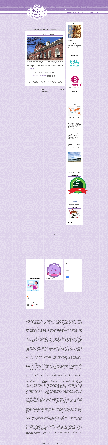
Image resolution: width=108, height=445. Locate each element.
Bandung (27, 328)
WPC (50, 432)
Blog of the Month (75, 330)
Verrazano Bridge (67, 426)
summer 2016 (44, 413)
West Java (66, 428)
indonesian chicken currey (77, 358)
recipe (31, 403)
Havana (73, 354)
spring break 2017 (46, 411)
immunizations (29, 358)
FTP (68, 349)
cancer (76, 334)
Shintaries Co (66, 443)
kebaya (51, 365)
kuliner (51, 367)
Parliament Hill (28, 397)
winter (34, 429)
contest (28, 340)
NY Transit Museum (64, 390)
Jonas (29, 364)
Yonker (76, 432)
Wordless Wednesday (59, 431)
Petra (45, 398)
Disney (56, 342)
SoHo (76, 409)
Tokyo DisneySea (62, 419)
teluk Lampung (32, 417)
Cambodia (69, 125)
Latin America (68, 369)
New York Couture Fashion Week (32, 386)
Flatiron (31, 348)
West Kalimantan (72, 428)
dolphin (47, 343)
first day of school (76, 347)
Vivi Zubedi (79, 426)
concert (70, 339)
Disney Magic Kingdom (61, 342)
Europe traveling (52, 346)
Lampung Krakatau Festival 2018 (41, 369)
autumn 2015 (80, 325)
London (30, 373)
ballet (73, 327)
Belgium (76, 119)
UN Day (44, 424)
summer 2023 (62, 413)
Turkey (76, 133)
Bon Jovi (37, 332)
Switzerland (73, 121)
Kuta (53, 367)
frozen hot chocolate (64, 349)
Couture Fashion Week (66, 340)
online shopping (60, 393)
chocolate (45, 338)
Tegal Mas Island (65, 416)
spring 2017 (77, 410)
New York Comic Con (78, 385)
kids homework (51, 366)
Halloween (28, 354)
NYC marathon (54, 391)
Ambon (79, 322)
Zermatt (44, 433)
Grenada (77, 123)
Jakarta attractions (77, 361)
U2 (50, 423)
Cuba (79, 340)
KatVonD (40, 365)
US (29, 426)
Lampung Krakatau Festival (30, 369)
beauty (59, 329)
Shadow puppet (32, 408)
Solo (29, 410)
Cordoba (41, 340)
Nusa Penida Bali (77, 388)
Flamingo (27, 348)
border (61, 332)
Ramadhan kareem (67, 402)
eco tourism (32, 344)
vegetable (59, 426)
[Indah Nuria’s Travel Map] (74, 115)
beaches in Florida (33, 329)
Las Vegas (63, 369)
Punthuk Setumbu (53, 401)
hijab (39, 355)
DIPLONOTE (86, 12)
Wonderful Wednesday (62, 429)
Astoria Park (45, 325)
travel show (48, 420)
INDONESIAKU (82, 12)
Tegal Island (59, 416)
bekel (63, 329)
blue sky (72, 331)
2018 (68, 321)
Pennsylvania (63, 397)
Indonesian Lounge (79, 359)
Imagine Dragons (79, 357)
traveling (52, 420)
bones (48, 332)
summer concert (73, 413)
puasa (54, 400)
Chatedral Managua (66, 337)
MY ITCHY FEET (77, 12)
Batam (50, 328)
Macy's (31, 374)
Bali (70, 327)
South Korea (74, 125)
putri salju (62, 401)
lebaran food (38, 370)
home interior (60, 355)
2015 (62, 321)
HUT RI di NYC (45, 357)
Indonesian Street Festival (48, 360)
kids (78, 365)
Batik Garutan (60, 328)
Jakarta (71, 361)
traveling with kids (62, 421)
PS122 (51, 400)
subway (67, 412)
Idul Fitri (63, 357)
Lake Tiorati (44, 368)
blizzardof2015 (69, 330)
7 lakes (38, 322)
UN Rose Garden (67, 424)
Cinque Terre (76, 338)
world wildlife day (45, 432)
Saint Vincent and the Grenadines (73, 135)
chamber (48, 337)
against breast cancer (55, 322)
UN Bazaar (37, 424)
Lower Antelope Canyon (67, 373)
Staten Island (43, 412)
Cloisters (31, 339)
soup (40, 410)
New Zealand (77, 129)
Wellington (60, 428)
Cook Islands (33, 340)
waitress (35, 427)
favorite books (43, 347)
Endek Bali (80, 344)
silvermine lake (54, 408)
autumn (74, 325)
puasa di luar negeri (59, 400)
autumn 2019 (40, 327)
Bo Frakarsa (30, 332)
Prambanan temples (29, 400)
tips (50, 419)
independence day (42, 358)
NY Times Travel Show (56, 390)
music (67, 381)
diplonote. (52, 342)
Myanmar (75, 127)
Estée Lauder (43, 346)
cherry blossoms (78, 337)
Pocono (38, 399)
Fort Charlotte (76, 348)
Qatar (72, 130)
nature (75, 384)
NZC (70, 392)
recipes (35, 403)
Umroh (74, 423)
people (67, 397)
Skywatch (74, 408)
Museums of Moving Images (61, 381)
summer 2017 (50, 413)
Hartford (64, 354)
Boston (72, 332)
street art (60, 412)
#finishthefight (54, 320)
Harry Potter (59, 354)
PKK (81, 398)
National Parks (58, 384)
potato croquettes (70, 399)
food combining (63, 348)
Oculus (31, 393)
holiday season (47, 355)
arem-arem (50, 324)
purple (58, 401)
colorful (53, 339)
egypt (36, 344)
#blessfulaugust (36, 320)
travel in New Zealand (40, 420)
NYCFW (30, 392)
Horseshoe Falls (78, 355)
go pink (35, 351)
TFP (65, 417)
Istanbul (57, 361)
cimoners (68, 338)
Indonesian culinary (29, 359)
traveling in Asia (65, 420)
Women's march (54, 429)
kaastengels (42, 364)
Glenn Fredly (68, 350)
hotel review (41, 356)
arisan (54, 324)
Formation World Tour (70, 348)
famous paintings (79, 346)
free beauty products (33, 349)
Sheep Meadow (37, 408)
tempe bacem (42, 417)
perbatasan (76, 397)
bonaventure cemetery (43, 332)
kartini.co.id (27, 365)
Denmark (72, 122)
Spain (78, 122)
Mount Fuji (38, 380)
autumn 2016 (29, 327)
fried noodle (49, 349)
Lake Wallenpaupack (51, 368)
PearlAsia (46, 397)
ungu (52, 425)
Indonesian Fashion (55, 359)
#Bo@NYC (42, 320)
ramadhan (53, 402)
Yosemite (27, 433)
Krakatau (27, 367)
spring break (31, 411)
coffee (38, 339)
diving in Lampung (34, 343)
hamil (31, 354)
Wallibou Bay (39, 427)
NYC (69, 390)
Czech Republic (77, 121)
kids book (41, 366)
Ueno (65, 423)
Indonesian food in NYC (71, 359)
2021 (76, 321)
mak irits (57, 374)
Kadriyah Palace (47, 364)
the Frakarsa (77, 417)
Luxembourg (77, 126)
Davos (68, 341)
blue (63, 331)
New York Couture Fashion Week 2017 (68, 386)
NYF (33, 392)
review (79, 403)
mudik (68, 380)
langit (60, 369)
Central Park (39, 337)
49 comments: (52, 72)
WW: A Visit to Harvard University (45, 34)
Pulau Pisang (28, 401)
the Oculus (75, 418)
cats (71, 336)
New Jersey (42, 385)
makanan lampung (62, 374)
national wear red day (65, 384)
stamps (32, 412)
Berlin (69, 329)
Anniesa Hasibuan (74, 323)
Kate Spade (36, 365)
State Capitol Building (37, 412)
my (29, 382)
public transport (71, 400)
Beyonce (76, 329)
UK (67, 423)
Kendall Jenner (67, 365)
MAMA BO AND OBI (71, 12)
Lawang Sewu (79, 369)
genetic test (43, 350)
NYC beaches (35, 391)
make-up (75, 374)
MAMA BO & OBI (68, 375)
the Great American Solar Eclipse (37, 418)
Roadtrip (41, 404)
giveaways (63, 350)
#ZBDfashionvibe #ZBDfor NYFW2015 (46, 321)
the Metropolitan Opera (59, 418)
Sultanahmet (80, 412)
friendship (58, 349)
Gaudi (32, 350)
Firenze (62, 347)
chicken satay (28, 338)
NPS (62, 388)
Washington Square (29, 428)
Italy (75, 124)
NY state (50, 390)
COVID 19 (72, 340)
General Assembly (37, 350)
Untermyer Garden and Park (78, 425)
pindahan (74, 398)
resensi (56, 403)
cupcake (42, 341)
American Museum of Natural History (40, 323)
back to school (55, 327)
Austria (80, 118)
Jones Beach (34, 364)
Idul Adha (59, 357)
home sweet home (66, 355)
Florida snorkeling (39, 348)
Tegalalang (70, 416)
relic (49, 403)
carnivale (61, 336)
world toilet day (39, 432)
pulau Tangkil (33, 401)
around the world (63, 324)
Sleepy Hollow (33, 409)
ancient (51, 323)
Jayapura (54, 363)
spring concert (52, 411)
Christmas (54, 338)
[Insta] (74, 204)
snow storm (63, 409)
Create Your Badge (74, 201)
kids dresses (46, 366)
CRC (76, 340)
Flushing (48, 348)
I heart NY (49, 357)
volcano (27, 427)
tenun (62, 417)
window (30, 429)
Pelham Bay (50, 397)
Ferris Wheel (51, 347)
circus (80, 338)
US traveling (37, 426)
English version (30, 346)
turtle (48, 423)
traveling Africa (59, 420)
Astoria (40, 325)
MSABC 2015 (54, 380)
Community (66, 339)
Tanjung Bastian (33, 416)
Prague (80, 399)
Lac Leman (78, 367)
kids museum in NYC (67, 366)
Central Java (28, 337)
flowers (44, 348)
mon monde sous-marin (46, 379)
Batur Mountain (78, 328)
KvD (56, 367)
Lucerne (73, 373)
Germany (69, 122)
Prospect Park (44, 400)
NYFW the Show (56, 392)
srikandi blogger (62, 411)
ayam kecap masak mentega (47, 327)
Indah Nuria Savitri (32, 296)
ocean (80, 392)
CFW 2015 (44, 337)
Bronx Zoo (49, 333)
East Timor (73, 133)
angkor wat (65, 323)
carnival (58, 336)
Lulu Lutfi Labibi (78, 373)
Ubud (56, 423)
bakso (63, 327)
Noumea (55, 388)
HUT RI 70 (72, 356)
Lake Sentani (40, 368)
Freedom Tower (40, 349)
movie (42, 380)
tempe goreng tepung (53, 417)
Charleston (60, 337)
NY (81, 388)
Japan (80, 124)
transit (30, 420)
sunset (44, 414)
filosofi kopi (58, 347)
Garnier (78, 349)
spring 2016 (72, 410)
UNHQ (55, 425)
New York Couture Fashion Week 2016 (55, 386)
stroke (64, 412)
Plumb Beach (33, 399)
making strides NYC (45, 375)
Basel (40, 328)
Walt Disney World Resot (54, 427)
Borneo (64, 332)
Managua (44, 376)
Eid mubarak (49, 344)
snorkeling (54, 409)
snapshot (46, 409)
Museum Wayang (40, 381)
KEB (48, 365)
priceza (34, 400)
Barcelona (36, 328)
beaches (27, 329)
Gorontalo (58, 351)
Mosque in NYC (28, 380)
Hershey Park (31, 355)
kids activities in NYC (34, 366)
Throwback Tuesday (35, 419)
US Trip (42, 426)
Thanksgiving (73, 417)
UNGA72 (49, 425)
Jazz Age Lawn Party (60, 363)
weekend (55, 428)
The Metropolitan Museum (51, 418)
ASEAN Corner (79, 324)
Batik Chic (56, 328)
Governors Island (64, 351)
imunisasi (34, 358)
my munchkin (56, 382)
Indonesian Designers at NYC (46, 359)
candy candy (37, 336)
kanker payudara (66, 364)
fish (80, 347)
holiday (43, 355)
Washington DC (78, 427)
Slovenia (73, 132)
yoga (73, 432)
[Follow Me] (72, 204)
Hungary (69, 124)
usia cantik (55, 426)
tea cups (55, 416)
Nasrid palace (53, 384)
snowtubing (68, 409)
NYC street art (71, 391)
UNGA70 (42, 425)
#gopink (59, 320)
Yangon (65, 432)
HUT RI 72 (32, 357)
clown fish (34, 339)
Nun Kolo (68, 388)
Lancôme (49, 369)
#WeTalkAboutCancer (36, 321)
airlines (62, 322)
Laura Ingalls (74, 369)
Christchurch (49, 338)
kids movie (55, 366)
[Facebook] (70, 204)
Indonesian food (63, 359)
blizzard (65, 330)
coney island (75, 339)
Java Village (45, 363)
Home (43, 89)
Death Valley (74, 341)
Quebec (70, 401)
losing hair (47, 373)
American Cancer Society (29, 323)
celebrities (75, 336)
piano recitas (63, 398)
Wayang (48, 428)
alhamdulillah (74, 322)
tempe (38, 417)
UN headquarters (49, 424)
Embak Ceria (68, 344)
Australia (69, 119)
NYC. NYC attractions (78, 391)
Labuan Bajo (73, 367)
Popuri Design (57, 443)
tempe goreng (47, 417)
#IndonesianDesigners (65, 320)
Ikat (75, 357)
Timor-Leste (46, 419)
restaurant (63, 403)
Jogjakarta (72, 363)
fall (68, 346)
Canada (69, 121)
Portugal (69, 130)
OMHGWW (48, 393)
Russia (74, 130)
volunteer (31, 427)
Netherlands (70, 129)
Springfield (56, 411)
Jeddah (65, 363)
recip (28, 403)
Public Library (65, 400)
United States (74, 134)
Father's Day (38, 347)
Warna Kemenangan (62, 427)
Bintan (46, 330)
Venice (63, 426)
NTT (64, 388)
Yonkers (79, 432)
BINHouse (42, 330)
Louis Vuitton (52, 373)
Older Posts (62, 89)
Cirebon (27, 339)
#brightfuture (48, 320)
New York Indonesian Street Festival (50, 387)
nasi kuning (48, 384)
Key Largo (75, 365)
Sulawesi (76, 412)
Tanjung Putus (39, 416)
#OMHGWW (78, 320)
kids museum (61, 366)
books (51, 332)
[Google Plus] (78, 204)
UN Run (72, 424)
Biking (39, 330)
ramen (73, 402)
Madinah (45, 374)
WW (47, 79)
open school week (66, 393)
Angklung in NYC (59, 323)
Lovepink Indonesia (60, 373)
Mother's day (34, 380)
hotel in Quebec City (35, 356)
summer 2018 (56, 413)
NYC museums (59, 391)
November (58, 388)
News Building (67, 387)
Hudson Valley (60, 356)
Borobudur (68, 332)
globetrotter (79, 350)
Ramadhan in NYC (59, 402)
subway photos (71, 412)
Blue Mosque (67, 331)
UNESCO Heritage (34, 425)
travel (34, 420)
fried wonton (54, 349)
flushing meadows (53, 348)
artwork (71, 324)
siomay (63, 408)
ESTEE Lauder (37, 346)
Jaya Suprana (50, 363)
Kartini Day (79, 364)
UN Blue (41, 424)
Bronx (46, 333)
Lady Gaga (30, 368)
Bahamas (79, 119)
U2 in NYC (53, 423)
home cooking (53, 355)
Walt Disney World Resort (45, 427)
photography (56, 398)
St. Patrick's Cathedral (72, 411)
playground (28, 399)
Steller (47, 412)
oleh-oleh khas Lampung (41, 393)
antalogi (35, 324)
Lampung (71, 368)
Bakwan (66, 327)
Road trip (37, 404)
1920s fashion (59, 321)
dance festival (64, 341)
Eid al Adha (40, 344)
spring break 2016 (38, 411)
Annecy (69, 323)
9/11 (40, 322)
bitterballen (54, 330)
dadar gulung (59, 341)
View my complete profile (31, 306)
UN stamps (75, 424)
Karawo (71, 364)
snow (59, 409)
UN (26, 424)
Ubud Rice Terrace (61, 423)
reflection (39, 403)
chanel (51, 337)
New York (51, 385)
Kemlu (54, 365)
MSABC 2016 (59, 380)
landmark (52, 369)
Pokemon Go (49, 399)
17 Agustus (54, 321)
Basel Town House (45, 328)
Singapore (69, 132)
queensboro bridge (38, 402)
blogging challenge (44, 331)
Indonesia (72, 124)
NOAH (31, 388)
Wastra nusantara (43, 428)
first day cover (70, 347)
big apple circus (31, 330)
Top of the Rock (72, 419)
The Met (44, 418)
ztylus (49, 433)
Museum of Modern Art (33, 381)
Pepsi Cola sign (72, 397)
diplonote (47, 342)
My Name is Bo (69, 382)
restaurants (75, 403)
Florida (34, 348)
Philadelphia (51, 398)
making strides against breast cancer (34, 375)
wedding (51, 428)
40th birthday (29, 322)
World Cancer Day (29, 432)
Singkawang (59, 408)
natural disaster (71, 384)
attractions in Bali (65, 325)
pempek (59, 397)
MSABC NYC (64, 380)
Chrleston (58, 338)
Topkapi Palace (78, 419)
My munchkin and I (62, 382)
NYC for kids (48, 391)
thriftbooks (28, 419)
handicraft (34, 354)
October (27, 393)
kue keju (38, 367)
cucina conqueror (28, 341)
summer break (67, 413)
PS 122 (48, 400)
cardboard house (42, 336)
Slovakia (76, 132)
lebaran (32, 370)
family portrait (73, 346)
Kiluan (73, 366)
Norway (73, 129)
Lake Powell (35, 368)
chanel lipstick (56, 337)
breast (77, 332)
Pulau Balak (79, 400)
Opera (71, 393)
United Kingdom (73, 123)
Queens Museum (32, 402)
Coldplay (41, 339)
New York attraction (65, 385)
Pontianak (53, 399)
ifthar (68, 357)
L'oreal (64, 367)
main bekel (53, 374)
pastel (40, 397)
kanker (61, 364)
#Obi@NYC (72, 320)
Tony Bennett (67, 419)
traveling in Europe (73, 420)
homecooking (72, 355)
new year (46, 385)
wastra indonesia (36, 428)
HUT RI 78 (40, 357)
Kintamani (79, 366)
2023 (78, 321)
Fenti (47, 347)
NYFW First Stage (49, 392)
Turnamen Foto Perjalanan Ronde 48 (41, 423)
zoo (47, 433)
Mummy (75, 380)
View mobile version (45, 91)
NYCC (27, 392)
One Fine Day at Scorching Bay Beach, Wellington (74, 145)
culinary (33, 341)
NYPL (60, 392)
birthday (49, 330)
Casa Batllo (64, 336)
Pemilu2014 (54, 397)
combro (59, 339)
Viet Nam (72, 426)
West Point (77, 428)
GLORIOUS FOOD (91, 12)
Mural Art (79, 380)
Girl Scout (58, 350)
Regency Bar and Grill (45, 403)
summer (33, 413)
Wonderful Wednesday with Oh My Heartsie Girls (42, 431)
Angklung (54, 323)
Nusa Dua (71, 388)
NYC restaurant (66, 391)
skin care (66, 408)
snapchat (42, 409)
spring (67, 410)
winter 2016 (39, 429)
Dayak (71, 341)
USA (45, 426)
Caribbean (48, 336)
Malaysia (79, 127)
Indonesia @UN (55, 358)
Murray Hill (27, 381)
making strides (79, 374)
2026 (81, 321)
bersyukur (72, 329)
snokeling (49, 409)
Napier (45, 384)
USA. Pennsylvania (50, 426)
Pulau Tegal (39, 401)
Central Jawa (34, 337)
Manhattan (51, 376)
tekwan (74, 416)
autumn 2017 (35, 327)
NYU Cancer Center (65, 392)
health (77, 354)
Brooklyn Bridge (66, 333)
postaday (61, 399)
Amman (48, 323)
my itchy (40, 382)
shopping (49, 408)
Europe (47, 346)
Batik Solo (65, 328)
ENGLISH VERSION (97, 12)
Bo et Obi (80, 331)
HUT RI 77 (36, 357)
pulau (75, 400)
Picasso (68, 398)
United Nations (69, 425)
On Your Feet (55, 393)
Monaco (72, 127)
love (55, 373)
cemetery (79, 336)
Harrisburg (55, 354)
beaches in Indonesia (40, 329)
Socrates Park (72, 409)
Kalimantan (52, 364)
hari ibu (52, 354)
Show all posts (53, 29)
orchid (80, 393)
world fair (34, 432)
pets (47, 398)
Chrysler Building (63, 338)
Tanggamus (28, 416)
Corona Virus (51, 340)
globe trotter (73, 350)
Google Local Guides (49, 351)
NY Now (47, 390)
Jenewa (68, 363)
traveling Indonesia (53, 422)
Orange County (76, 393)
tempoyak (59, 417)
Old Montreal (35, 393)
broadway (42, 333)
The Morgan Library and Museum (68, 418)
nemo (28, 385)
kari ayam (75, 364)
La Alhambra (68, 367)
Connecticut (80, 339)
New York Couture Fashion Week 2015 (43, 386)
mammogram (31, 376)
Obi (72, 392)
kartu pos (32, 365)
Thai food (68, 417)
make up (71, 374)
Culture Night (38, 341)
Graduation (69, 351)
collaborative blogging (47, 339)
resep (59, 403)
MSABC (50, 380)
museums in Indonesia (52, 381)
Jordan (77, 124)
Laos (77, 125)
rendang (53, 403)
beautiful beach (53, 329)
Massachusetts (78, 376)
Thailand (69, 133)
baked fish (59, 327)
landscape (56, 369)
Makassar (67, 374)
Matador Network (71, 138)
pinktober (77, 398)
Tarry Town (50, 416)
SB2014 (62, 405)
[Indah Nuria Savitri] (74, 200)
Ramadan (48, 402)
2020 (73, 321)
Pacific (49, 394)
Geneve (47, 350)
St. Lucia (66, 411)
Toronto (27, 420)
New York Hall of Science (31, 387)
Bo (76, 331)
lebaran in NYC (43, 370)
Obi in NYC (76, 392)
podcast (41, 399)
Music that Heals (76, 381)
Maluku (54, 375)
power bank (76, 399)
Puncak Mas (48, 401)
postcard (66, 399)
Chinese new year (39, 338)
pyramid (66, 401)
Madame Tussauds (40, 374)
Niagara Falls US (78, 387)
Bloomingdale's (57, 331)
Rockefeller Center (52, 404)
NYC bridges (40, 391)
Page (71, 394)
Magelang (49, 374)
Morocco (69, 127)
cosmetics (56, 340)
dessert (31, 342)
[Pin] (76, 204)
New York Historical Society (40, 387)
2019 (71, 321)
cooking (38, 340)
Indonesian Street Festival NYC (58, 360)
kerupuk (71, 365)
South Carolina (49, 410)
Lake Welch (66, 368)
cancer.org (33, 336)
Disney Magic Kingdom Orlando (69, 342)
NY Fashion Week (30, 390)
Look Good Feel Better (42, 373)
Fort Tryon (80, 348)
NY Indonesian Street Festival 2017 (39, 390)
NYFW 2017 (39, 392)
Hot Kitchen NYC (28, 356)
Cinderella (71, 338)
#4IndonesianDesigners (29, 320)
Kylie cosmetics (60, 367)
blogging (37, 331)
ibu (52, 357)
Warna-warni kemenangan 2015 (70, 427)
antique (46, 324)
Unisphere (59, 425)
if (65, 357)
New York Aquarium (58, 385)
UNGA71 (45, 425)
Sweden (76, 130)
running (70, 404)
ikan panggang (72, 357)
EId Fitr (44, 344)
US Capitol (33, 426)
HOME (67, 12)
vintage (76, 426)
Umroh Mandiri (78, 423)
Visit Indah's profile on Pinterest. (74, 172)
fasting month (33, 347)
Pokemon (44, 399)
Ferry (55, 347)
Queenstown (44, 402)
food (58, 348)
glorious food (30, 351)
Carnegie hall (53, 336)
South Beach (44, 410)
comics (63, 339)
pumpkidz (43, 401)
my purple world (34, 382)
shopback (45, 408)
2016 (65, 321)
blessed (58, 330)
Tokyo (57, 419)
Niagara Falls (73, 387)
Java (42, 363)
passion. (37, 397)
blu (60, 331)
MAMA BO (60, 375)
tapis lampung (45, 416)
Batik (52, 328)
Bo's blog (34, 332)
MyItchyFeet (35, 384)
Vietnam (69, 136)
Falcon (66, 346)
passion (33, 397)
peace (43, 397)
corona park (46, 340)
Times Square (42, 419)
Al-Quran (69, 322)
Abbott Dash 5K (45, 322)
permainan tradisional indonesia (34, 398)
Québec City (79, 401)
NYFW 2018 (44, 392)
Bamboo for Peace (78, 327)
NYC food (44, 391)
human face (64, 356)
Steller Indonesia (51, 412)
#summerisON (28, 321)
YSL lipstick (40, 433)
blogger (80, 330)
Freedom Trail (45, 349)
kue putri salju (42, 367)
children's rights (33, 338)
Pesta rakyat (41, 398)
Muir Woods (71, 380)
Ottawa (31, 394)
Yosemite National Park (33, 433)
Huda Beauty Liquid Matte (48, 356)
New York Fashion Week (78, 386)
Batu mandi (69, 328)
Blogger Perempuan (31, 331)
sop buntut (36, 410)
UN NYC (55, 424)
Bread (75, 332)
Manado (40, 376)
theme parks (80, 418)
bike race (35, 330)
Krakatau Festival (32, 367)
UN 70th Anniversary (32, 424)
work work (78, 431)
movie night (46, 380)
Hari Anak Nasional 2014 (46, 354)
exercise (58, 346)
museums (45, 381)
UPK (27, 426)
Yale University (60, 432)
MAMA (57, 375)
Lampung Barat (78, 368)
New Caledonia (70, 128)
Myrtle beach (40, 384)
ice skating (55, 357)
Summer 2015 (38, 413)
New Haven (37, 385)
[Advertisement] (45, 24)
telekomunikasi (78, 416)
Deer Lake (27, 342)
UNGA (39, 425)
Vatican (78, 134)
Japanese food (39, 363)
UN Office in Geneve (61, 424)
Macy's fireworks (35, 374)
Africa (49, 322)
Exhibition (62, 346)
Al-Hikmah (65, 322)
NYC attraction (76, 390)
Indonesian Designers (38, 359)
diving (76, 342)
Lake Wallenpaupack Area (59, 368)
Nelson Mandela (79, 384)
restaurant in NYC (69, 403)
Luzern (27, 374)
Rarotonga (80, 402)
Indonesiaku (61, 358)
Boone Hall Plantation (56, 332)
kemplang (62, 365)
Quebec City (74, 401)
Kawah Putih (44, 365)
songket (33, 410)
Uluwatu (71, 423)
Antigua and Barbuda (74, 118)
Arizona (58, 324)
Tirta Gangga (53, 419)
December (79, 341)
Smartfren (38, 409)
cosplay (60, 340)
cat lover (69, 336)
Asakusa (74, 324)
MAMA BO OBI (79, 375)
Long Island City (35, 373)
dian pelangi (35, 342)
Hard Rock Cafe (39, 354)
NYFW (36, 392)
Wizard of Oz (49, 429)
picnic (70, 398)
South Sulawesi (55, 410)
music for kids (71, 381)
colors (56, 339)
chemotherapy (72, 337)
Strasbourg (56, 412)
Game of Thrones (73, 349)
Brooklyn (53, 333)
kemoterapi (58, 365)
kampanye (57, 364)
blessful (61, 330)
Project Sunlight (38, 400)
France (69, 123)
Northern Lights (46, 388)
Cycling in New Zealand (47, 341)
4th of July (34, 322)
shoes (42, 408)
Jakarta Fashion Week (29, 363)
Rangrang (76, 402)
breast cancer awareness (34, 333)
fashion (28, 347)
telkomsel (27, 417)
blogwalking (51, 331)
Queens (27, 402)
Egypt (76, 122)
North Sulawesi (40, 388)
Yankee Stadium (69, 432)
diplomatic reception (41, 342)
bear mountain (47, 329)
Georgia (51, 350)
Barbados (72, 119)
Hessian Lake (36, 355)
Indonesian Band (69, 358)
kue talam (47, 367)
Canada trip (72, 334)
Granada (74, 351)
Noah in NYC (35, 388)
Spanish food (63, 410)
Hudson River (55, 356)
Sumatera (28, 413)
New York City (71, 385)
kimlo (76, 366)
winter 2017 (44, 429)
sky (69, 408)
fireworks (66, 347)
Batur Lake (73, 328)
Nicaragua (75, 128)
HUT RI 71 (76, 356)
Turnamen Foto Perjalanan (30, 423)
